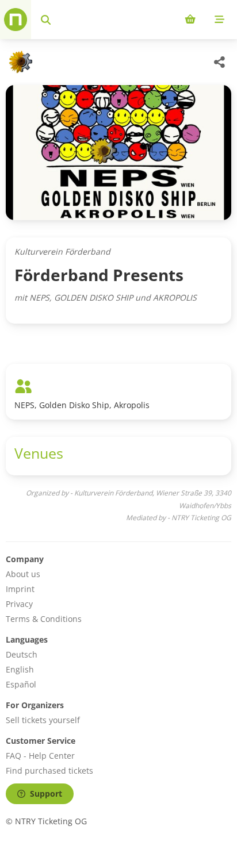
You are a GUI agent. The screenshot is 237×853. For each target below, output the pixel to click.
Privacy (19, 603)
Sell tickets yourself (43, 719)
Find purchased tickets (49, 770)
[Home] (15, 19)
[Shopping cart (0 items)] (190, 19)
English (20, 669)
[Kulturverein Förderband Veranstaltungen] (19, 62)
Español (21, 684)
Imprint (20, 588)
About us (23, 573)
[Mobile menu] (219, 19)
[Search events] (45, 19)
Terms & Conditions (44, 618)
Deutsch (21, 654)
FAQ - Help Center (40, 755)
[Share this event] (219, 62)
